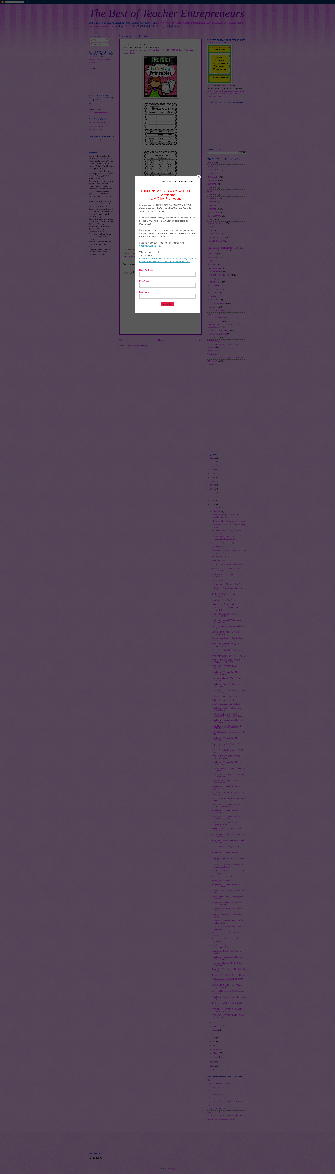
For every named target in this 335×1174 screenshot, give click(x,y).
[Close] (199, 177)
